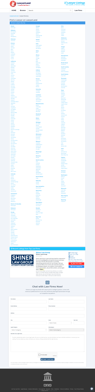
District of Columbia (16, 204)
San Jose (12, 145)
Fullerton (13, 95)
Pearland (63, 135)
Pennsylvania (64, 55)
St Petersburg (14, 240)
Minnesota (38, 134)
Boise (37, 52)
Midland (63, 130)
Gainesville (13, 220)
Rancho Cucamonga (15, 129)
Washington (13, 205)
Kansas (38, 79)
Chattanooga (64, 80)
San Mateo (13, 146)
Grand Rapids (39, 127)
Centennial (13, 180)
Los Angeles (13, 109)
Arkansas (13, 39)
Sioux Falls (63, 75)
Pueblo (12, 188)
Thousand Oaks (14, 162)
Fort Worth (63, 110)
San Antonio (63, 141)
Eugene (62, 48)
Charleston (63, 68)
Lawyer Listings (76, 3)
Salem (62, 53)
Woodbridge (38, 199)
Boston (37, 105)
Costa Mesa (13, 78)
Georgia (38, 26)
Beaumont (63, 98)
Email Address (14, 306)
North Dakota (39, 176)
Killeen (62, 119)
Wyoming (63, 200)
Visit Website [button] (77, 266)
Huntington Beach (15, 101)
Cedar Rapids (39, 45)
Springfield (38, 67)
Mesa (12, 49)
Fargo (37, 178)
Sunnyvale (13, 159)
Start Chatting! (48, 359)
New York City (39, 220)
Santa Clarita (13, 151)
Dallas (62, 105)
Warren (37, 131)
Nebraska (38, 180)
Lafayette (38, 98)
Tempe (12, 57)
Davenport (38, 46)
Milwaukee (63, 193)
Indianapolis (38, 74)
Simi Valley (13, 156)
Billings (37, 157)
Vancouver (63, 186)
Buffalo (37, 218)
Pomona (12, 128)
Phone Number (51, 306)
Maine (37, 118)
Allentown (63, 57)
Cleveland (63, 30)
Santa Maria (13, 152)
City (11, 320)
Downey (12, 81)
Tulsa (62, 44)
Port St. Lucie (13, 238)
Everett (62, 178)
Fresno (12, 93)
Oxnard (12, 123)
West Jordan (63, 153)
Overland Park (39, 83)
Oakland (12, 117)
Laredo (62, 121)
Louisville (38, 92)
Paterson (38, 198)
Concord (12, 75)
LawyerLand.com (14, 16)
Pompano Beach (14, 237)
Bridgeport (13, 195)
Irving (62, 118)
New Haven (13, 198)
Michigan (38, 122)
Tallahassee (13, 241)
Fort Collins (13, 184)
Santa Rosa (13, 154)
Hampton (63, 162)
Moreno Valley (14, 112)
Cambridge (38, 106)
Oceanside (13, 118)
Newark (37, 196)
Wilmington (13, 209)
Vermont (63, 171)
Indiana (38, 70)
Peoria (12, 51)
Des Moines (38, 48)
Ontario (12, 120)
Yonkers (37, 224)
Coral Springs (14, 217)
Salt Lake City (64, 151)
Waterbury (13, 201)
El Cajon (12, 83)
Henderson (38, 209)
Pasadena (13, 126)
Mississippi (38, 151)
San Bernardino (14, 140)
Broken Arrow (64, 39)
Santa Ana (13, 148)
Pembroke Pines (14, 235)
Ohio (62, 26)
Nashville (63, 87)
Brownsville (63, 99)
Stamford (13, 199)
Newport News (64, 163)
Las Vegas (38, 211)
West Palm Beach (14, 244)
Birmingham (13, 31)
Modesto (12, 111)
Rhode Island (64, 63)
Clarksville (63, 81)
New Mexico (39, 202)
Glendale (13, 47)
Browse (23, 10)
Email (71, 256)
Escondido (13, 87)
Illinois (37, 55)
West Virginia (64, 195)
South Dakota (64, 74)
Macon (37, 34)
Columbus (38, 32)
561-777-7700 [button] (77, 263)
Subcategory (51, 327)
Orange (12, 121)
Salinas (12, 138)
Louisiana (38, 95)
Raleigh (37, 171)
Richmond (13, 132)
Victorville (13, 168)
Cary (37, 161)
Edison (37, 192)
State (49, 320)
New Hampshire (40, 186)
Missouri (38, 141)
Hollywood (13, 223)
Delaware (13, 208)
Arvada (12, 175)
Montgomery (13, 36)
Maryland (38, 114)
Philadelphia (63, 58)
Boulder (12, 178)
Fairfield (12, 89)
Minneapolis (38, 135)
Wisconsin (63, 188)
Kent (62, 179)
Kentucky (38, 89)
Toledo (62, 35)
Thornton (13, 189)
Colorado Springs (14, 181)
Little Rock (13, 40)
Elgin (37, 59)
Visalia (12, 169)
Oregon (63, 46)
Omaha (37, 183)
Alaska (12, 26)
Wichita (37, 86)
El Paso (62, 108)
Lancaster (13, 106)
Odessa (62, 132)
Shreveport (38, 101)
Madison (63, 191)
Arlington (63, 95)
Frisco (62, 112)
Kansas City (38, 80)
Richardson (63, 138)
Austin (62, 96)
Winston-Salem (39, 174)
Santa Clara (13, 149)
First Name (13, 299)
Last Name (50, 299)
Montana (38, 156)
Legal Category (14, 327)
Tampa (12, 243)
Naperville (38, 62)
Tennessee (63, 78)
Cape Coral (13, 213)
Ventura (12, 166)
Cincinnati (63, 29)
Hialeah (12, 221)
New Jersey (38, 190)
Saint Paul (38, 138)
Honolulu (38, 41)
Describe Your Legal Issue (16, 333)
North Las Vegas (39, 212)
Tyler (62, 143)
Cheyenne (63, 201)
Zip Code (76, 320)
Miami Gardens (14, 229)
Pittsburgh (63, 60)
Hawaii (37, 39)
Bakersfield (13, 66)
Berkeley (12, 67)
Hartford (12, 196)
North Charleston (65, 71)
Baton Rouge (38, 96)
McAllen (63, 126)
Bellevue (63, 176)
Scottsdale (13, 54)
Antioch (12, 64)
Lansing (37, 128)
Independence (39, 144)
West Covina (13, 171)
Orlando (12, 232)
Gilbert (12, 46)
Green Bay (63, 190)
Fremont (12, 92)
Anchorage (13, 27)
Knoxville (63, 83)
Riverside (13, 134)
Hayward (13, 100)
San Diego (13, 142)
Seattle (62, 181)
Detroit (37, 125)
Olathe (37, 82)
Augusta (37, 30)
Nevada (38, 208)
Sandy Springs (39, 35)
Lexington (38, 90)
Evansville (38, 71)
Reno (37, 214)
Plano (62, 136)
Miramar (12, 230)
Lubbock (63, 124)
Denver (12, 183)
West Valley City (64, 154)
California (13, 61)
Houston (63, 116)
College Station (64, 102)
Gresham (63, 50)
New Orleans (38, 99)
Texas (62, 90)
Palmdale (13, 124)
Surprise (12, 55)
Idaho (37, 51)
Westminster (13, 191)
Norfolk (62, 165)
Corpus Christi (64, 104)
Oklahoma (64, 38)
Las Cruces (38, 205)
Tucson (12, 58)
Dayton (62, 34)
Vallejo (12, 165)
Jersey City (38, 195)
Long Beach (13, 107)
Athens (37, 27)
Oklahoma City (64, 42)
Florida (12, 212)
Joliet (37, 61)
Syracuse (38, 223)
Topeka (37, 85)
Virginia (63, 157)
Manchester (38, 188)
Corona (12, 76)
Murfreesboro (64, 86)
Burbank (12, 69)
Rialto (12, 131)
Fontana (12, 90)
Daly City (12, 80)
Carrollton (63, 101)
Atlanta (37, 29)
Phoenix (12, 52)
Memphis (63, 84)
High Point (38, 169)
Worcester (38, 111)
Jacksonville (13, 224)
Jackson (37, 153)
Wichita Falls (63, 146)
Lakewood (13, 186)
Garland (63, 113)
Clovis (12, 73)
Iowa (37, 43)
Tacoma (62, 184)
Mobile (12, 35)
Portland (38, 119)
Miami (12, 227)
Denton (62, 107)
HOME (14, 10)
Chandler (13, 44)
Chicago (37, 58)
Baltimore (38, 115)
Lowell (37, 108)
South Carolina (65, 67)
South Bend (38, 76)
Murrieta (13, 114)
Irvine (12, 104)
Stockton (12, 157)
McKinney (63, 127)
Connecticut (14, 193)
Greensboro (38, 167)
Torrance (13, 163)
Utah (62, 148)
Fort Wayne (38, 73)
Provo (62, 150)
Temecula (13, 160)
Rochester (38, 137)
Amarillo (63, 93)
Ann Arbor (38, 123)
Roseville (13, 135)
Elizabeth (38, 193)
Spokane (63, 182)
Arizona (13, 43)
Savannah (38, 37)
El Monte (13, 84)
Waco (62, 144)
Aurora (12, 177)
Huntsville (13, 33)
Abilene (62, 91)
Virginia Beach (64, 168)
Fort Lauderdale (14, 218)
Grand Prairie (64, 115)
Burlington (63, 172)
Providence (63, 64)
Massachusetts (40, 103)
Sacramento (13, 137)
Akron (62, 27)
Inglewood (13, 103)
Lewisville (63, 122)
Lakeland (13, 226)
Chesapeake (63, 160)
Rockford (38, 66)
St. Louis (37, 149)
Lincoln (37, 182)
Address (12, 313)
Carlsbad (13, 70)
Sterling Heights (39, 130)
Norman (63, 41)
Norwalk (12, 115)
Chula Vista (13, 72)
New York (38, 217)
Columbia (38, 143)
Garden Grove (14, 97)
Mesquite (63, 129)
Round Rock (63, 139)
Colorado (13, 174)
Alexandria (63, 159)
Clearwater (13, 215)
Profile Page (73, 253)
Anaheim (13, 62)
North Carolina (40, 160)
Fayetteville (38, 166)
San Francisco (14, 143)
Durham (37, 164)
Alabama (13, 30)
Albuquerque (39, 204)
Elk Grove (13, 86)
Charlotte (38, 163)
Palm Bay (13, 234)
